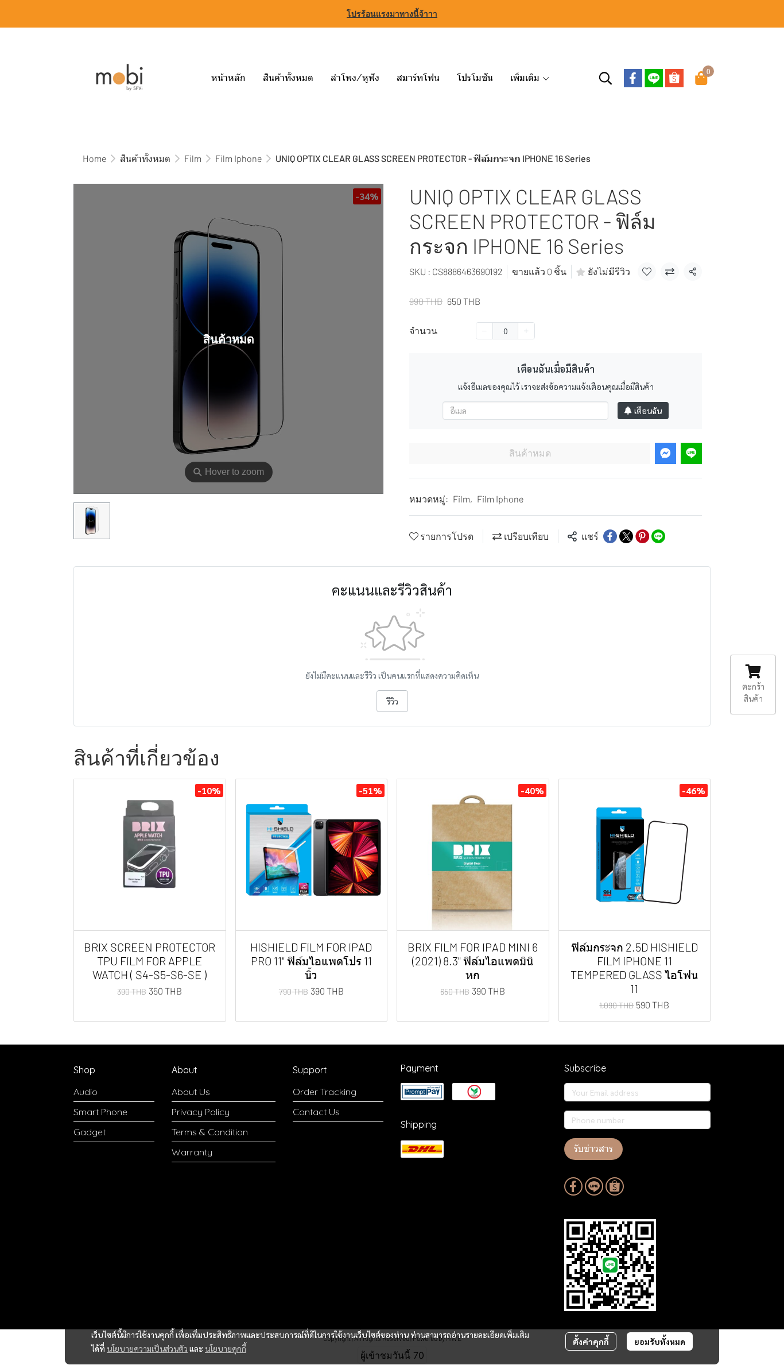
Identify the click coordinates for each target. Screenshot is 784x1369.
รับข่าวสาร (593, 1148)
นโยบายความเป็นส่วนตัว (147, 1348)
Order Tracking (324, 1091)
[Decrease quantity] (484, 331)
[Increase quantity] (526, 331)
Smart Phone (100, 1111)
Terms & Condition (210, 1132)
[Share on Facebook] (610, 536)
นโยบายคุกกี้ (225, 1348)
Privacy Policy (201, 1111)
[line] (654, 78)
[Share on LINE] (658, 536)
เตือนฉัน (648, 410)
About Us (191, 1091)
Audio (85, 1091)
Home (94, 158)
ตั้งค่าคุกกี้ (591, 1341)
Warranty (192, 1152)
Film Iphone (238, 158)
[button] (605, 78)
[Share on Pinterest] (642, 536)
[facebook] (633, 78)
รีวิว (392, 701)
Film (192, 158)
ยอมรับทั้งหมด (659, 1341)
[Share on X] (626, 536)
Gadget (89, 1132)
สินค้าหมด (530, 453)
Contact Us (316, 1111)
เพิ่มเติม (526, 77)
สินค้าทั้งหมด (145, 158)
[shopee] (674, 78)
